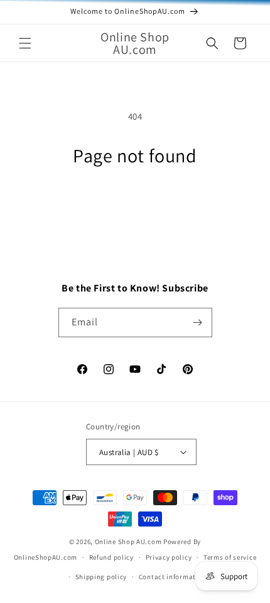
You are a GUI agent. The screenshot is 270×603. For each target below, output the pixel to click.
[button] (25, 43)
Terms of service (229, 557)
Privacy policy (169, 557)
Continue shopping (135, 204)
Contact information (173, 576)
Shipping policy (101, 576)
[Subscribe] (198, 322)
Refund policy (111, 557)
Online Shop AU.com (128, 541)
